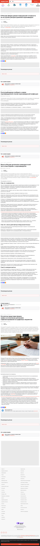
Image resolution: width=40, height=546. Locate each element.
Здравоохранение (9, 13)
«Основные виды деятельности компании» (20, 526)
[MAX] (2, 61)
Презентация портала (24, 503)
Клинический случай (4, 486)
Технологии (3, 476)
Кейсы (22, 505)
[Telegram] (1, 61)
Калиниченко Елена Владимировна (8, 304)
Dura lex (2, 503)
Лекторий (3, 488)
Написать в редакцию (24, 511)
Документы (23, 474)
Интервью (3, 513)
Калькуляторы (23, 476)
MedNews (3, 517)
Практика (3, 478)
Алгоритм (3, 484)
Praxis (2, 515)
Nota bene (3, 492)
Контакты (22, 509)
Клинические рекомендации (25, 480)
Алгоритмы (22, 478)
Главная (2, 13)
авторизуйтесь (11, 84)
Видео (2, 509)
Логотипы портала (24, 507)
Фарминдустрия (4, 480)
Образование (3, 472)
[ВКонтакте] (4, 61)
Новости (5, 13)
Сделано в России (4, 501)
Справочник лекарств (24, 488)
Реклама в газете (24, 501)
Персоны (22, 472)
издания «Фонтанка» (9, 121)
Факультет (3, 519)
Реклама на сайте (24, 499)
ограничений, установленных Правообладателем (28, 535)
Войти (36, 1)
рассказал (13, 55)
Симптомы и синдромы (24, 486)
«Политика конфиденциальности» (20, 525)
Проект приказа (25, 360)
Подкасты (22, 492)
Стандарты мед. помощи (25, 484)
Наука (2, 474)
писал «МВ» (13, 394)
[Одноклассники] (5, 61)
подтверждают (33, 177)
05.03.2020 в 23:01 (18, 304)
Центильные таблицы (24, 482)
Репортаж (3, 511)
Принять (20, 544)
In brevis (2, 490)
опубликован (8, 27)
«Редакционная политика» (20, 527)
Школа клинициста (4, 482)
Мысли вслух (3, 505)
